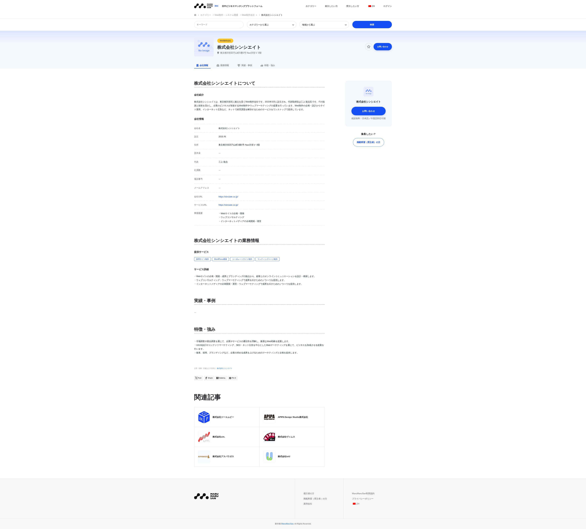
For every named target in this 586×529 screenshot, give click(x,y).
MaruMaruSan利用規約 (363, 493)
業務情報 (224, 65)
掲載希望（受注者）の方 (368, 142)
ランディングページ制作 (267, 259)
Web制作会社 (225, 41)
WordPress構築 (220, 259)
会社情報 (204, 65)
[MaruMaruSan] (206, 495)
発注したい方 (331, 6)
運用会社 (308, 503)
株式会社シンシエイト (224, 368)
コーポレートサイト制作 (242, 259)
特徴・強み (269, 65)
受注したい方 (352, 6)
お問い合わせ (382, 47)
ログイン (387, 6)
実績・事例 (246, 65)
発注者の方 (309, 493)
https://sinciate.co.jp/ (228, 196)
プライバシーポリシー (362, 498)
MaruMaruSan (288, 524)
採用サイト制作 (202, 259)
